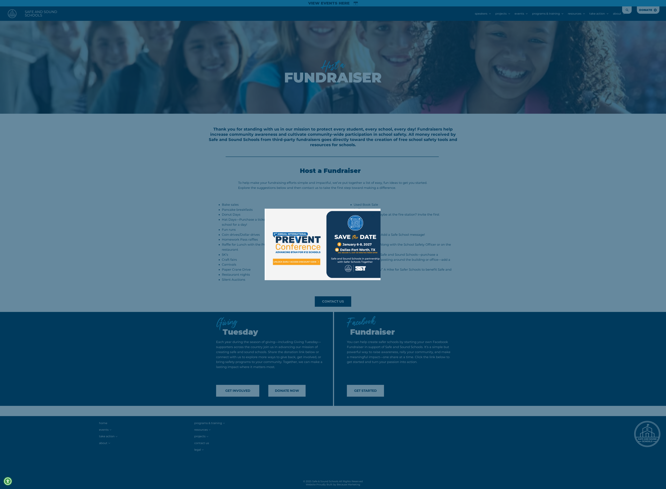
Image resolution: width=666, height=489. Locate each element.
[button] (373, 216)
